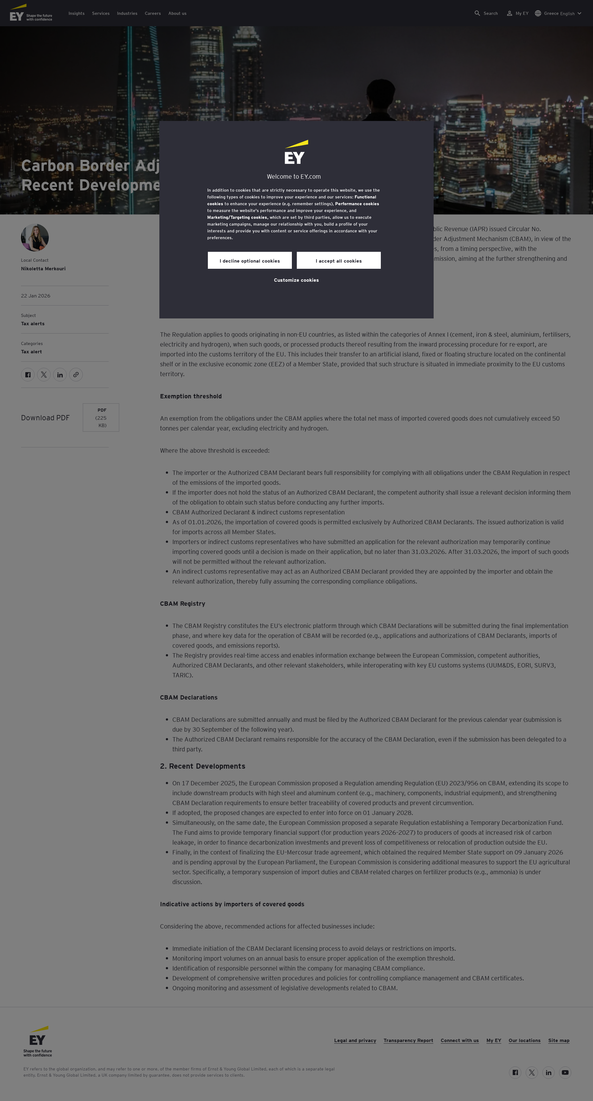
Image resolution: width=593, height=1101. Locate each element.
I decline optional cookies (250, 260)
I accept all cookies (339, 260)
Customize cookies (296, 279)
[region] (296, 219)
